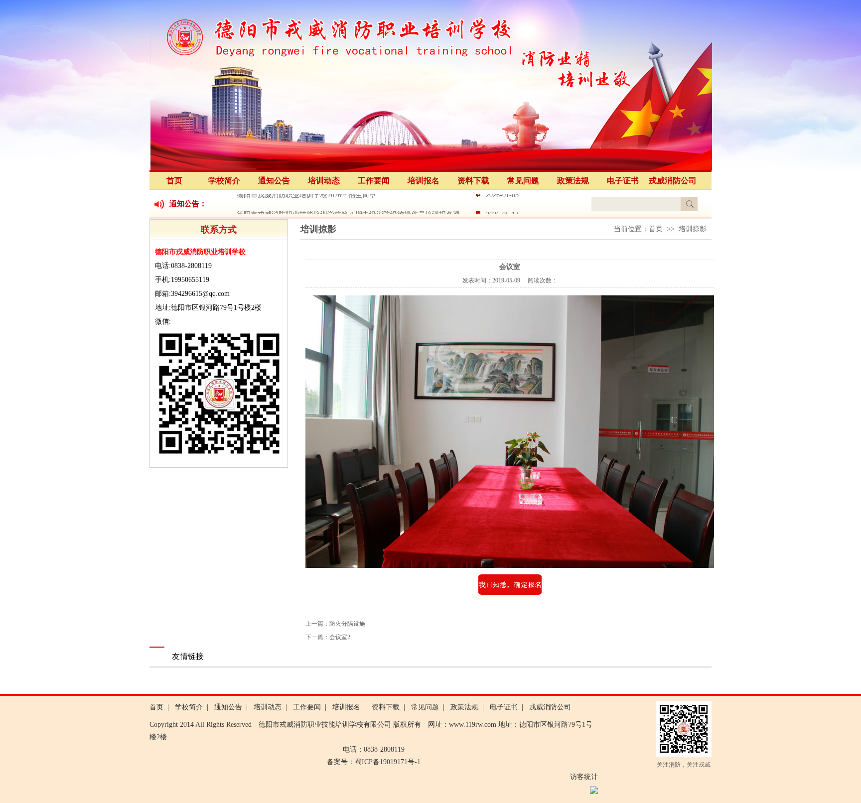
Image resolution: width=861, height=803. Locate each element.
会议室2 (339, 637)
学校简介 (224, 180)
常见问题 (523, 180)
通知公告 (274, 180)
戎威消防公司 (673, 180)
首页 (174, 180)
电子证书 (623, 180)
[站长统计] (594, 792)
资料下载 (473, 180)
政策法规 (573, 180)
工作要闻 (374, 180)
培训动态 (324, 180)
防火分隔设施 (347, 623)
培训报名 (423, 180)
